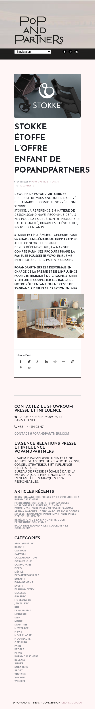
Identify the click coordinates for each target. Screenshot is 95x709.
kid (16, 607)
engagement (23, 582)
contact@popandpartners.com (41, 433)
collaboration (25, 558)
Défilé (18, 572)
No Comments (26, 186)
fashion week (24, 589)
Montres (20, 625)
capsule (20, 551)
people (19, 649)
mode (18, 621)
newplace (21, 628)
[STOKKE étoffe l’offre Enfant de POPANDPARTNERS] (47, 96)
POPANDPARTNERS (39, 182)
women (19, 681)
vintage (20, 674)
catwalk (20, 554)
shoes (18, 663)
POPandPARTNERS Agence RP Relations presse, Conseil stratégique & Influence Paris (47, 37)
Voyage (19, 678)
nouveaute (22, 639)
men (17, 618)
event (18, 586)
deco (18, 568)
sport (18, 671)
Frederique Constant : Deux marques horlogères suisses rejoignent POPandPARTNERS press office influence (43, 505)
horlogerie (22, 600)
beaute (19, 547)
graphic (20, 596)
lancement (22, 611)
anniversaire (24, 544)
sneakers (21, 667)
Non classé (23, 635)
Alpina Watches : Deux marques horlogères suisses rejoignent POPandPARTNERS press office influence (46, 514)
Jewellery (21, 604)
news (18, 632)
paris (17, 646)
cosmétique (23, 561)
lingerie (20, 614)
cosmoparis (23, 565)
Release (19, 660)
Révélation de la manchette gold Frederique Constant (39, 521)
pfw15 (18, 653)
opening (20, 642)
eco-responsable (26, 575)
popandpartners (26, 656)
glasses (20, 593)
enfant (55, 182)
